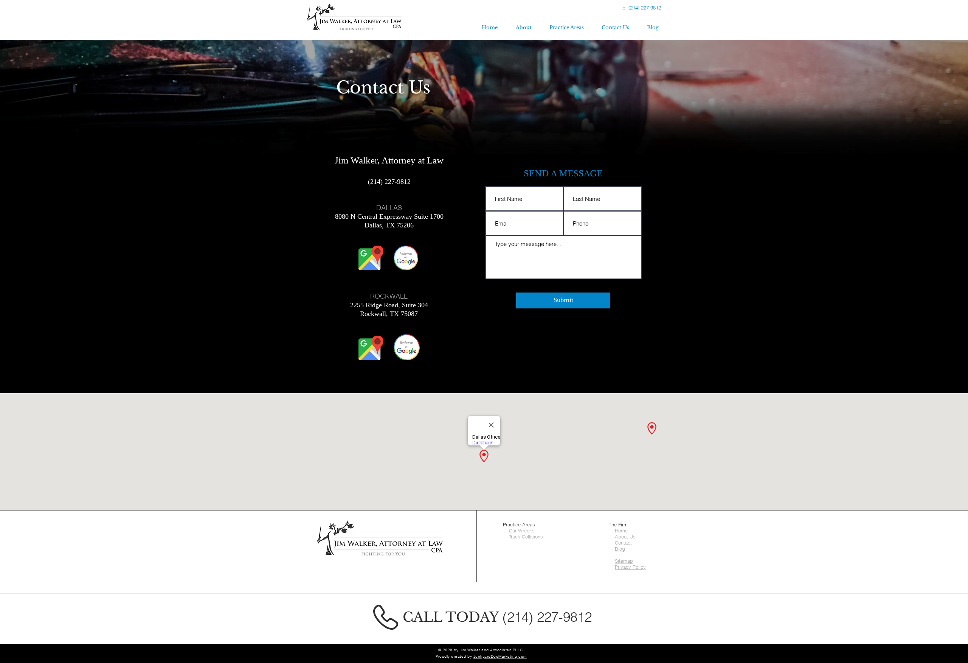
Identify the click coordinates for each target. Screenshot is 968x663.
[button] (566, 27)
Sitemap (624, 561)
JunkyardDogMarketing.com (500, 656)
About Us (625, 537)
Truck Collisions (526, 537)
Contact (623, 543)
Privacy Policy (630, 567)
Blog (620, 549)
